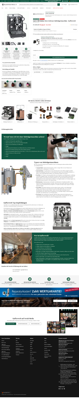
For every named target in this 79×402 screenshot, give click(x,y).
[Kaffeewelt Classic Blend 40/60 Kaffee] (5, 84)
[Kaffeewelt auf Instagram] (64, 1)
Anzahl (34, 55)
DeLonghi (32, 340)
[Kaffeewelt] (9, 4)
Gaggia (31, 342)
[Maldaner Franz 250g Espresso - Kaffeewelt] (12, 84)
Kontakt (17, 342)
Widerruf (17, 354)
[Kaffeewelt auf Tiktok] (65, 1)
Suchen (3, 340)
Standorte (46, 352)
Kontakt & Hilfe (47, 350)
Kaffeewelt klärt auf (19, 346)
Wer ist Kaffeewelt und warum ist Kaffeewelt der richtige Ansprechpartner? (49, 34)
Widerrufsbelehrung (5, 347)
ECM (31, 350)
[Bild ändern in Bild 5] (23, 43)
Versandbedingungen (44, 60)
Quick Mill (32, 357)
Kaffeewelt (11, 394)
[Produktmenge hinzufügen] (38, 57)
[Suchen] (58, 4)
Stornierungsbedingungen (6, 356)
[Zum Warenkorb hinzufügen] (7, 81)
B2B (16, 340)
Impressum (4, 342)
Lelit (31, 356)
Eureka (31, 363)
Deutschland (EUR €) (73, 1)
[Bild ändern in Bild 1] (3, 43)
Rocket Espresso (33, 352)
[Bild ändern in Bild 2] (7, 43)
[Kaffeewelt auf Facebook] (62, 1)
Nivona (31, 348)
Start (45, 340)
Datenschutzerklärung (6, 349)
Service (45, 348)
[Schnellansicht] (7, 84)
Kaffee (45, 342)
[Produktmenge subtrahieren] (34, 57)
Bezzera (31, 354)
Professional (46, 354)
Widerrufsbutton (5, 358)
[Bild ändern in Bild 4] (18, 43)
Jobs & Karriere (19, 344)
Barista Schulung (47, 344)
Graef (31, 361)
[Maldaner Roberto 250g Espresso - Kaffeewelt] (27, 84)
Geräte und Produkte (48, 346)
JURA (31, 344)
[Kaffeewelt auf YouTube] (67, 1)
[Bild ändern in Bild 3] (13, 43)
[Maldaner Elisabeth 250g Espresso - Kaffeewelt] (20, 84)
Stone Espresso (33, 359)
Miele (31, 346)
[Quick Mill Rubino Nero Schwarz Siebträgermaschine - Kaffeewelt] (16, 26)
